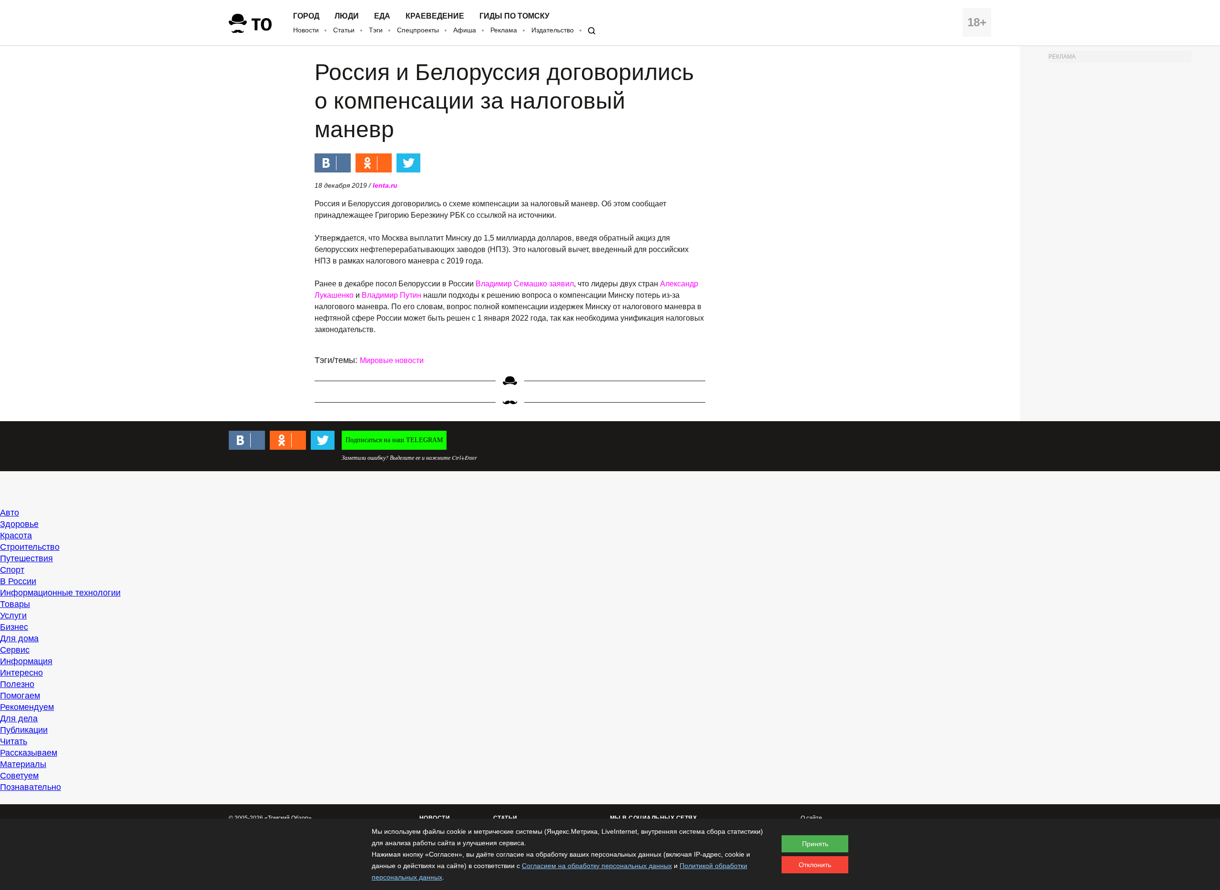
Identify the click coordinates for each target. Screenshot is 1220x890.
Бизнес (14, 627)
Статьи (344, 30)
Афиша (464, 30)
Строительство (30, 547)
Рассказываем (28, 753)
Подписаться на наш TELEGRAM (394, 440)
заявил (561, 284)
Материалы (23, 764)
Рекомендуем (27, 707)
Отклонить (815, 865)
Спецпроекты (418, 30)
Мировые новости (392, 360)
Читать (13, 741)
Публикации (24, 730)
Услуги (13, 615)
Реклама (503, 30)
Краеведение (435, 16)
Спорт (12, 570)
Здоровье (19, 524)
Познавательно (30, 787)
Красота (16, 535)
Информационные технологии (60, 592)
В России (18, 581)
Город (306, 16)
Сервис (15, 650)
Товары (15, 604)
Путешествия (26, 558)
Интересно (21, 673)
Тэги (376, 30)
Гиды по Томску (514, 16)
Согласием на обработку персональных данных (597, 866)
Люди (347, 16)
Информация (26, 661)
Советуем (19, 775)
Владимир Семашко (511, 284)
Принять (815, 844)
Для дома (19, 638)
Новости (306, 30)
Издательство (552, 30)
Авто (9, 512)
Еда (382, 16)
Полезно (17, 684)
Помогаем (20, 695)
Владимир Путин (391, 295)
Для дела (19, 718)
